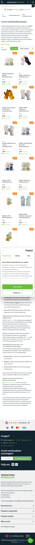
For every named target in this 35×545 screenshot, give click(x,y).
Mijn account (5, 521)
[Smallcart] (33, 2)
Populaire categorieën (9, 511)
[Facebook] (13, 464)
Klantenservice (6, 506)
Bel (9, 443)
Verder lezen (5, 44)
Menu (2, 2)
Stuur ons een (9, 440)
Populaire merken (7, 516)
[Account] (28, 2)
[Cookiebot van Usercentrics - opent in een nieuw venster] (25, 251)
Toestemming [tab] (6, 256)
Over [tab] (28, 256)
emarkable (21, 542)
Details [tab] (17, 256)
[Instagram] (16, 464)
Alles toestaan (17, 287)
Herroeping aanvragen (8, 526)
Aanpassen (16, 292)
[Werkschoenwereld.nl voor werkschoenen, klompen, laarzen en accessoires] (15, 2)
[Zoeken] (33, 6)
